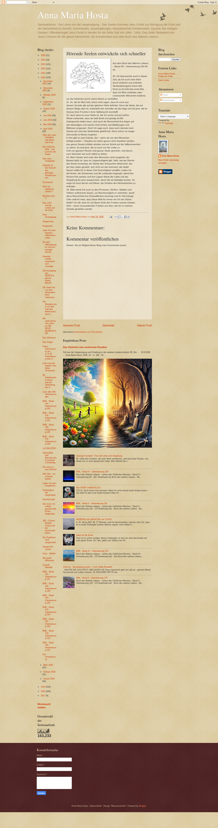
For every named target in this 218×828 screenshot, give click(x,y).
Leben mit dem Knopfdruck (49, 484)
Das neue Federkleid (49, 159)
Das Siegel (48, 342)
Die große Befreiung (48, 559)
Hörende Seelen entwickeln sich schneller (49, 261)
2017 (43, 695)
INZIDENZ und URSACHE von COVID (94, 519)
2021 (43, 73)
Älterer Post (144, 325)
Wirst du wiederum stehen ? (48, 189)
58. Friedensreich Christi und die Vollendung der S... (49, 381)
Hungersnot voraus (48, 547)
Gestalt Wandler (48, 566)
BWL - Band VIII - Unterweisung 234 (49, 611)
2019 (43, 687)
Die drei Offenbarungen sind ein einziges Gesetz (49, 247)
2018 (43, 691)
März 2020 (48, 665)
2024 (43, 60)
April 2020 (48, 129)
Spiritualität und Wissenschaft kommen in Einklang (49, 458)
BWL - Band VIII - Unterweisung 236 (49, 587)
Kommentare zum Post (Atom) (88, 332)
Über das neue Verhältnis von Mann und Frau (49, 139)
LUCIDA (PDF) (49, 448)
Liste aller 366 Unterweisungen (49, 394)
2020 (43, 77)
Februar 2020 (49, 672)
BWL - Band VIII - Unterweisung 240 (49, 405)
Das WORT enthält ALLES (88, 487)
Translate (169, 123)
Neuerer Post (71, 325)
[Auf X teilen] (122, 216)
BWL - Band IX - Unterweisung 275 (92, 551)
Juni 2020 (48, 120)
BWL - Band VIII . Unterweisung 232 (49, 634)
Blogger (142, 806)
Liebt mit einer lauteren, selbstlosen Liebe (49, 234)
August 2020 (49, 108)
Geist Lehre (163, 80)
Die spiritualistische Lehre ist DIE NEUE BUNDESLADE (49, 325)
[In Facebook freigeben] (125, 216)
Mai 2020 (47, 124)
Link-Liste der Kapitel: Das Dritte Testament (49, 367)
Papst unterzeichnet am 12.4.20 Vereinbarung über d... (49, 352)
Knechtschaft (49, 499)
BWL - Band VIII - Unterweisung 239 (49, 428)
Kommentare (168, 100)
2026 (43, 55)
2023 (43, 64)
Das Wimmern (49, 337)
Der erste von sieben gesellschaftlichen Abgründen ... (49, 510)
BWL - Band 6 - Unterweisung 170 (91, 578)
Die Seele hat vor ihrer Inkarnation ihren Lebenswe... (49, 292)
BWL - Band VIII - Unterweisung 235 (49, 599)
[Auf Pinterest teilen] (128, 216)
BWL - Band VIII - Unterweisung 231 (49, 646)
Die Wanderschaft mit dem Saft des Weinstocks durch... (49, 307)
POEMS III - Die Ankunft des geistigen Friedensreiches (49, 171)
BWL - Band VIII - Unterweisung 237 (49, 575)
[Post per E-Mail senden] (110, 217)
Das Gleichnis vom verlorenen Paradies (85, 347)
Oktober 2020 (49, 95)
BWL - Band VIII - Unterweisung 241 (49, 416)
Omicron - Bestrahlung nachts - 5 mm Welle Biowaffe (87, 567)
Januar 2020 (49, 678)
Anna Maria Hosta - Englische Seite (167, 74)
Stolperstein (48, 221)
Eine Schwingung (49, 215)
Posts (165, 95)
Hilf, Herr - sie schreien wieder (49, 476)
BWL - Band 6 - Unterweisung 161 (91, 503)
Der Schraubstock (49, 657)
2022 (43, 68)
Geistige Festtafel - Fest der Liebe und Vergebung (99, 456)
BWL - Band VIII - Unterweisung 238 (49, 440)
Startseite (108, 325)
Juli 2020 (47, 115)
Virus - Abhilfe (49, 553)
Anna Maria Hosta (73, 14)
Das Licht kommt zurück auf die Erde (49, 206)
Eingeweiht (48, 226)
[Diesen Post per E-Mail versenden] (116, 216)
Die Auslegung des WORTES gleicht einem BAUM (49, 276)
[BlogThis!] (119, 216)
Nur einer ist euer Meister (49, 468)
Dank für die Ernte (84, 535)
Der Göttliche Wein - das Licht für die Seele (49, 150)
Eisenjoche (48, 182)
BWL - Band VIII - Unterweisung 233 (49, 623)
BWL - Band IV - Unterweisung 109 (92, 471)
